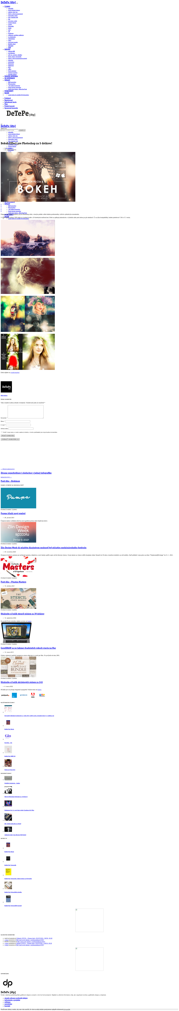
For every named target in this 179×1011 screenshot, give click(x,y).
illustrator (11, 64)
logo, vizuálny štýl (13, 17)
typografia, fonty (12, 15)
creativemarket (15, 372)
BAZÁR (6, 93)
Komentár (4, 418)
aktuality (10, 8)
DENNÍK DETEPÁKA (11, 76)
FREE (9, 47)
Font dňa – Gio (8, 742)
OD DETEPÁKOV (9, 78)
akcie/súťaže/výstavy (14, 10)
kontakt (7, 1006)
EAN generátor (12, 82)
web (9, 30)
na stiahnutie (12, 37)
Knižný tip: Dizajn (9, 729)
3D (9, 31)
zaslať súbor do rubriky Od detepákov (18, 95)
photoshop (11, 62)
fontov (29, 621)
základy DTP (11, 51)
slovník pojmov (12, 74)
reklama (7, 1002)
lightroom (11, 65)
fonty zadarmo (12, 71)
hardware (11, 33)
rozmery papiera (12, 72)
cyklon (6, 940)
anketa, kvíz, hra (13, 12)
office (9, 69)
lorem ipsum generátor (14, 87)
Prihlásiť (7, 98)
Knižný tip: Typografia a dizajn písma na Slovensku (18, 878)
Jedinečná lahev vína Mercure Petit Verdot (15, 835)
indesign (10, 60)
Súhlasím (66, 1009)
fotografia (11, 26)
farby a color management (15, 14)
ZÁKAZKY (10, 46)
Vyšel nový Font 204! (9, 769)
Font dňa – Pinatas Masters (13, 582)
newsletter (8, 1004)
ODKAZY (7, 80)
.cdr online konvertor (14, 85)
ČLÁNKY (7, 6)
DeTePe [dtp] (8, 2)
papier (10, 24)
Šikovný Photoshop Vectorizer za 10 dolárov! (16, 796)
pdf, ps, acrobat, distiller (15, 55)
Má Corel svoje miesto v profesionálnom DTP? (30, 940)
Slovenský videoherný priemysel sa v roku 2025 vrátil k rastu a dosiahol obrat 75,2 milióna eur (29, 715)
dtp (9, 19)
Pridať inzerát (9, 106)
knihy (9, 28)
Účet (6, 104)
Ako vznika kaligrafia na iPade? (12, 823)
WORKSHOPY (8, 91)
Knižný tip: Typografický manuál (13, 905)
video (9, 40)
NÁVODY (7, 49)
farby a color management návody (17, 58)
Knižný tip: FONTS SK (9, 756)
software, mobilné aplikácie (16, 35)
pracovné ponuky (13, 42)
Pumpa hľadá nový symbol (13, 513)
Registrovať (8, 100)
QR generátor (11, 84)
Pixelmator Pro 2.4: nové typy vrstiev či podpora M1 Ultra (19, 810)
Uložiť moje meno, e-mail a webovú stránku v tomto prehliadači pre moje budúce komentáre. (30, 432)
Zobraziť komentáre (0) (10, 439)
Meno (3, 421)
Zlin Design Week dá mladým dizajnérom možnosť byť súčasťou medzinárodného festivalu (43, 548)
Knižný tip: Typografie (10, 865)
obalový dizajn (12, 22)
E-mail (3, 425)
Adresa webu (4, 428)
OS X (9, 67)
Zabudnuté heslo (10, 102)
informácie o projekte (12, 1000)
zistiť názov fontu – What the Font (17, 89)
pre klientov (11, 53)
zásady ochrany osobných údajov (16, 998)
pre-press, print (12, 21)
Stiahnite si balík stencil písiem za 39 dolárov (22, 614)
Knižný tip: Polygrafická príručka (13, 892)
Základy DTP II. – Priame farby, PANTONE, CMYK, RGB (34, 938)
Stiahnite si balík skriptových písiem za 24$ (22, 682)
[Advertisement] (89, 455)
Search (22, 130)
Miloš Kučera (9, 148)
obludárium (11, 38)
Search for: (4, 128)
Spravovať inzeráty (11, 108)
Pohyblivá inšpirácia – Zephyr (12, 783)
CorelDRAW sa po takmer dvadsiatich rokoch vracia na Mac (28, 648)
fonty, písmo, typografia (14, 56)
